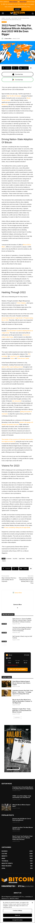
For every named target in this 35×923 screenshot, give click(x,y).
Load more (17, 717)
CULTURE (8, 18)
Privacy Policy (23, 1)
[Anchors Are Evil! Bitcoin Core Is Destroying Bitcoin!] (6, 821)
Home (3, 18)
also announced (16, 401)
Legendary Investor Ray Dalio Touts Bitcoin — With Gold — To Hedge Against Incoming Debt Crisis (22, 692)
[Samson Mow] (3, 38)
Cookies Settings (17, 910)
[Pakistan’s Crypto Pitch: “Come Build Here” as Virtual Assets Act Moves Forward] (6, 711)
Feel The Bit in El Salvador (14, 96)
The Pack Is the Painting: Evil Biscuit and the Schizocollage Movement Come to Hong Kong (22, 629)
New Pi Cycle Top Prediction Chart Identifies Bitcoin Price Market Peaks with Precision (22, 837)
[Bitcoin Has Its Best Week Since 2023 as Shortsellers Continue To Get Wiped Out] (6, 702)
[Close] (32, 902)
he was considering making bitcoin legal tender (17, 527)
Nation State (29, 558)
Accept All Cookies (17, 920)
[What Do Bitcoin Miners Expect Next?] (6, 807)
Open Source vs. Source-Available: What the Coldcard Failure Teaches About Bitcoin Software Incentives (22, 620)
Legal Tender (22, 558)
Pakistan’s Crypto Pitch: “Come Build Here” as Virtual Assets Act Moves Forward (21, 710)
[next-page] (5, 645)
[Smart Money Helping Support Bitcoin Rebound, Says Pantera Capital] (6, 684)
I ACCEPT (17, 9)
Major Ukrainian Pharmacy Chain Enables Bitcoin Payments (9, 579)
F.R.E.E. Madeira (21, 303)
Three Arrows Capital (23, 358)
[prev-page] (3, 645)
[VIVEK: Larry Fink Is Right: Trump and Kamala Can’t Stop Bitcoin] (6, 798)
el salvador (8, 558)
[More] (31, 68)
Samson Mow (8, 38)
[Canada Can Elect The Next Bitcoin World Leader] (6, 830)
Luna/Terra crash (14, 356)
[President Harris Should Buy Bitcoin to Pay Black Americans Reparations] (6, 789)
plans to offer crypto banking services (12, 367)
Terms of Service (13, 1)
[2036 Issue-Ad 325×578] (17, 748)
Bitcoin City (5, 104)
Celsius (12, 358)
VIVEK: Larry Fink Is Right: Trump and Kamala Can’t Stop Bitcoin (21, 796)
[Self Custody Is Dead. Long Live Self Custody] (6, 639)
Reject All (17, 915)
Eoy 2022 (15, 558)
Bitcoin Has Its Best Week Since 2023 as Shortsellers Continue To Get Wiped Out (22, 701)
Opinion (4, 560)
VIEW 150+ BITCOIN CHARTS (17, 669)
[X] (17, 607)
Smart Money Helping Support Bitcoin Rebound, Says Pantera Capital (21, 683)
